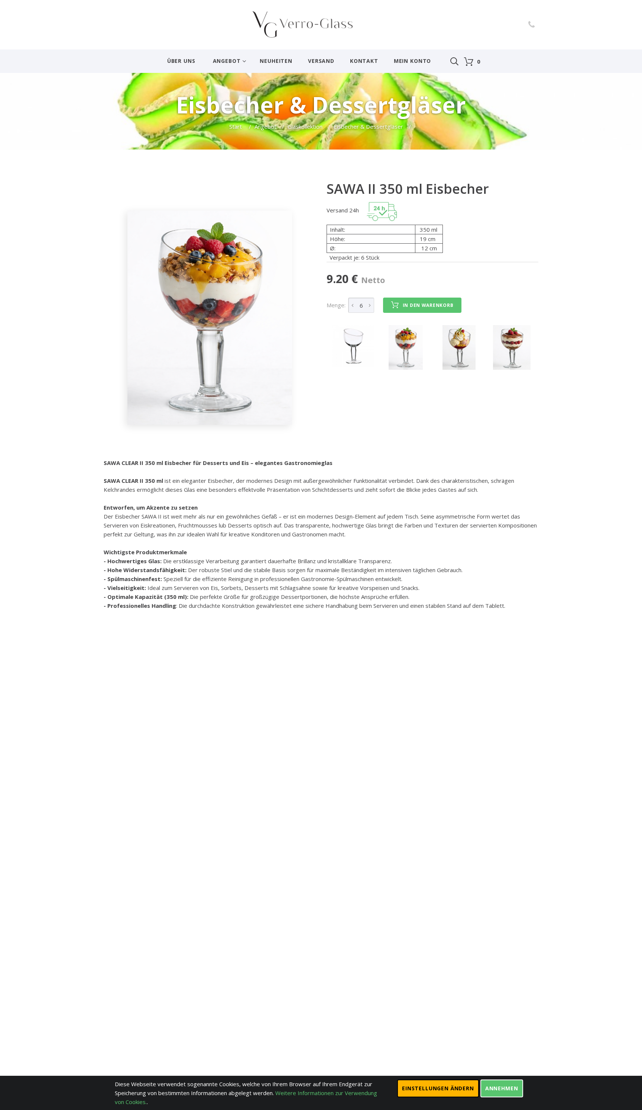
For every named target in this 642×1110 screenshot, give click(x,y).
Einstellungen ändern (438, 1088)
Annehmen (501, 1088)
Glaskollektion (305, 126)
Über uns (181, 60)
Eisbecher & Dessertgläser (368, 126)
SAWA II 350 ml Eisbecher (408, 189)
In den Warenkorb (428, 305)
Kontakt (364, 60)
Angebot (227, 60)
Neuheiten (276, 60)
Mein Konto (412, 60)
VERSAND (321, 60)
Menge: (336, 305)
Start (236, 126)
